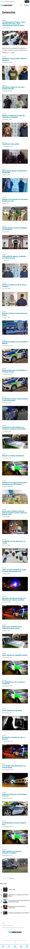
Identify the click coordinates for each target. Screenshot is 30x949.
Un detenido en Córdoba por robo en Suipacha (13, 738)
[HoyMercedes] (6, 5)
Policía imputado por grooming (12, 710)
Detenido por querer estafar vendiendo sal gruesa (14, 59)
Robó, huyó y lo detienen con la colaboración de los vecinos (12, 627)
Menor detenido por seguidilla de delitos (14, 655)
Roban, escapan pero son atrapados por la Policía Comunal (14, 371)
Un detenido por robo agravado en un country (13, 542)
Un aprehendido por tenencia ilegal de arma (14, 823)
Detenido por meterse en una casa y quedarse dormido (13, 88)
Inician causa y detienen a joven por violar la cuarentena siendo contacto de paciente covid (14, 512)
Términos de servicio (7, 925)
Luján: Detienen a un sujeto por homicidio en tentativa (12, 852)
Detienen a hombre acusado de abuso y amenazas (14, 285)
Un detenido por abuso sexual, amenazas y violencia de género (15, 399)
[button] (21, 5)
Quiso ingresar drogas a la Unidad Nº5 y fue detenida (14, 171)
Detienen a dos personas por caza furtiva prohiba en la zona (15, 200)
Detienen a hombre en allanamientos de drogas (14, 314)
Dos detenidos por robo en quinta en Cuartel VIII (13, 682)
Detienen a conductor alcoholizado (13, 456)
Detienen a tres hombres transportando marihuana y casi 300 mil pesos (14, 483)
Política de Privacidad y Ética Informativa (13, 927)
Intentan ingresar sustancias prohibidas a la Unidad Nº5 (14, 228)
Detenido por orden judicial (10, 144)
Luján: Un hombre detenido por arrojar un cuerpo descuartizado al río (14, 570)
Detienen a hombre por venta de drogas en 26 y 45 (14, 795)
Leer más (13, 52)
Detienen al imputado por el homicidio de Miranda (15, 342)
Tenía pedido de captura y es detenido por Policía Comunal (14, 257)
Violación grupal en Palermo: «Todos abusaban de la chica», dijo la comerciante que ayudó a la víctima (13, 23)
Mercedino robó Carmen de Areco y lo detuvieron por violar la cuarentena (14, 599)
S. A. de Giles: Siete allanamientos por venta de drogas (14, 766)
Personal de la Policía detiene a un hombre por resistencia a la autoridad (14, 428)
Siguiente (12, 878)
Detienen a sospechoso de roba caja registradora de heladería (13, 116)
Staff (3, 923)
